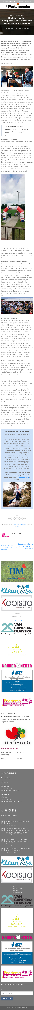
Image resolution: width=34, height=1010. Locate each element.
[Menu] (2, 6)
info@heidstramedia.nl (11, 753)
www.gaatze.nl (24, 477)
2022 (11, 15)
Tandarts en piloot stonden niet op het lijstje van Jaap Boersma (18, 812)
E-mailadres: (5, 915)
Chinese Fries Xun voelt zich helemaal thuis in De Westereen (9, 547)
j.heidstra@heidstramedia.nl (13, 764)
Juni (14, 15)
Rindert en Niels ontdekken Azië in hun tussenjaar (18, 784)
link (18, 526)
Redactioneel (20, 15)
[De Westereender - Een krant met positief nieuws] (18, 6)
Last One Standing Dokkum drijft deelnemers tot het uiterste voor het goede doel (17, 803)
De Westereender (24, 28)
